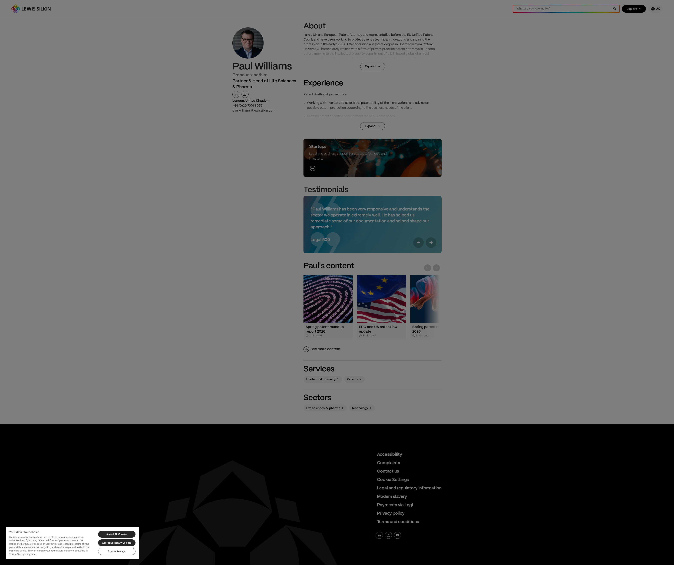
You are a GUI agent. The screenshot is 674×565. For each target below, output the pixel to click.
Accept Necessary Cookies (116, 542)
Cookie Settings (116, 551)
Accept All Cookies (116, 534)
